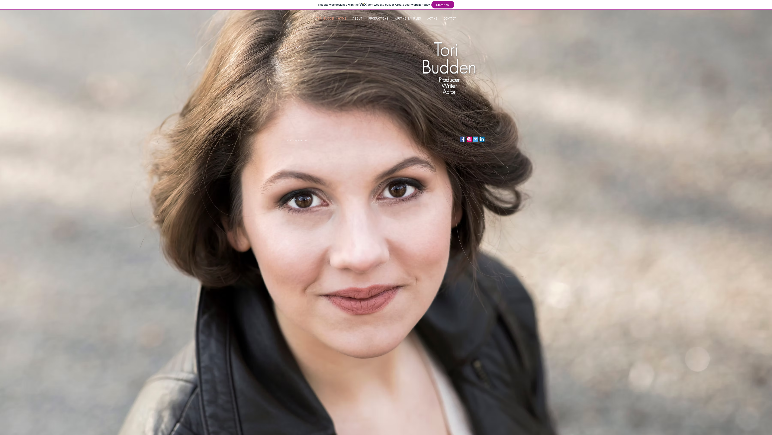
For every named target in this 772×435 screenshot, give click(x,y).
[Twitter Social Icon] (475, 139)
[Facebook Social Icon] (462, 139)
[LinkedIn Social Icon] (482, 139)
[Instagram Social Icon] (469, 139)
